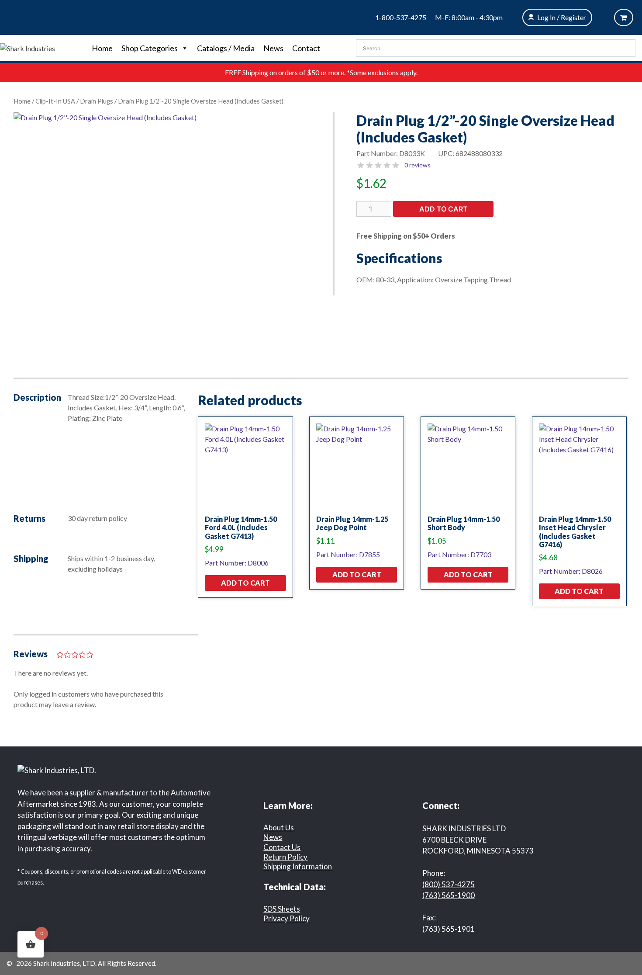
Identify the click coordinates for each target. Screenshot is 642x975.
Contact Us (281, 847)
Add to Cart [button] (245, 583)
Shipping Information (297, 866)
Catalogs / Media (226, 48)
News (273, 48)
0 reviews (417, 165)
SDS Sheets (281, 908)
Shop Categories (149, 48)
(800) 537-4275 (448, 884)
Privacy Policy (286, 918)
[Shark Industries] (27, 47)
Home (102, 48)
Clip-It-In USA (55, 101)
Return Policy (285, 856)
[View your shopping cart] (623, 17)
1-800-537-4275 (400, 17)
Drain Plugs (96, 101)
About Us (278, 827)
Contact (306, 48)
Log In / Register (561, 17)
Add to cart (443, 209)
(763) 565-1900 (448, 895)
